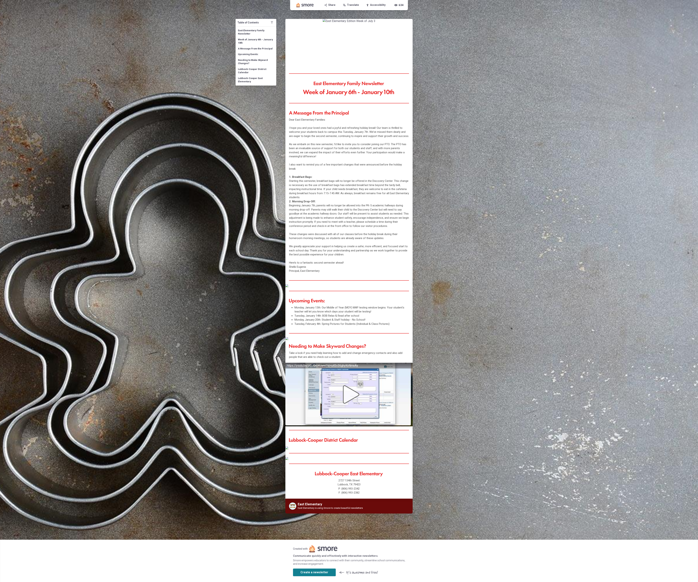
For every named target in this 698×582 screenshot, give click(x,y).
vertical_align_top (272, 22)
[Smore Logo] (305, 5)
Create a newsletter (314, 572)
